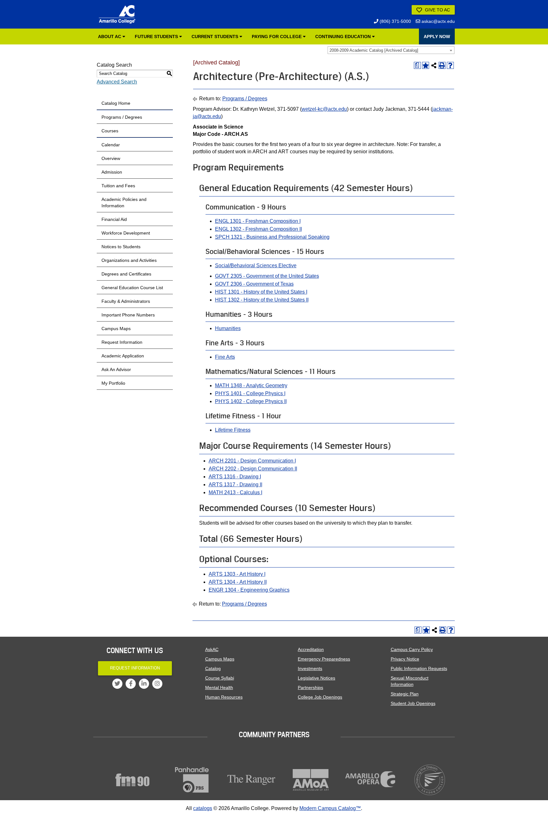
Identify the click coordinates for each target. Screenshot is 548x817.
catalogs (202, 808)
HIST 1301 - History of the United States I (261, 292)
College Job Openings (320, 697)
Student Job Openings (413, 703)
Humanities (228, 328)
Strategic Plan (405, 693)
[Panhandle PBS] (192, 779)
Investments (310, 668)
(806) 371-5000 (394, 21)
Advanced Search (117, 81)
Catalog (213, 668)
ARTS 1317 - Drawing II (235, 484)
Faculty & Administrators (125, 301)
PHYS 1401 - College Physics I (250, 393)
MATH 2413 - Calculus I (235, 492)
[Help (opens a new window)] (450, 65)
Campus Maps (116, 328)
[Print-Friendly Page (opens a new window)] (442, 65)
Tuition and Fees (118, 185)
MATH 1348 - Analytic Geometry (251, 385)
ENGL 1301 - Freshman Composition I (258, 221)
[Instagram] (157, 684)
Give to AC (437, 9)
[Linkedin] (144, 684)
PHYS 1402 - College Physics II (251, 401)
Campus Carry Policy (412, 649)
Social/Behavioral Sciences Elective (256, 265)
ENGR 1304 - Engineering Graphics (249, 590)
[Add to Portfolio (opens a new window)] (425, 65)
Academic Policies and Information (124, 202)
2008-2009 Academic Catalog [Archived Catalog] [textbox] (373, 50)
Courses (109, 130)
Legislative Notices (316, 678)
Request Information (121, 342)
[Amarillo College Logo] (117, 14)
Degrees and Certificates (126, 273)
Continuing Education (343, 36)
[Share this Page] (433, 65)
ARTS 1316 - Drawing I (235, 476)
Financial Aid (114, 219)
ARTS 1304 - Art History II (238, 582)
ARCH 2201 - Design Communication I (252, 460)
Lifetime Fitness (233, 430)
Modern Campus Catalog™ (330, 808)
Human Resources (224, 697)
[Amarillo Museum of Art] (311, 779)
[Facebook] (131, 684)
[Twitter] (117, 684)
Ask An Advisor (116, 369)
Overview (110, 158)
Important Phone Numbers (128, 314)
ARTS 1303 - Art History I (237, 574)
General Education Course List (132, 287)
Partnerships (310, 687)
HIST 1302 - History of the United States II (262, 299)
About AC (110, 36)
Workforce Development (125, 233)
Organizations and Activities (129, 260)
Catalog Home (115, 103)
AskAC (212, 649)
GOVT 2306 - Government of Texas (254, 284)
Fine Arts (225, 357)
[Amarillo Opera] (370, 779)
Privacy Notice (405, 658)
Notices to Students (120, 246)
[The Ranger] (251, 779)
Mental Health (219, 687)
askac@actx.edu (437, 21)
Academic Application (122, 355)
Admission (111, 172)
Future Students (157, 36)
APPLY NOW (437, 36)
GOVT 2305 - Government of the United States (267, 276)
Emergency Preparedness (324, 658)
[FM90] (133, 779)
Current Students (215, 36)
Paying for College (277, 36)
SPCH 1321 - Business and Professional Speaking (272, 237)
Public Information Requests (419, 668)
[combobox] (391, 50)
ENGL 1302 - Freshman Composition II (258, 229)
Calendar (110, 144)
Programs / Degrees (121, 117)
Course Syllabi (219, 678)
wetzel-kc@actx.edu (324, 109)
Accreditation (311, 649)
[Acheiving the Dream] (430, 779)
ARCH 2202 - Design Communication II (253, 468)
